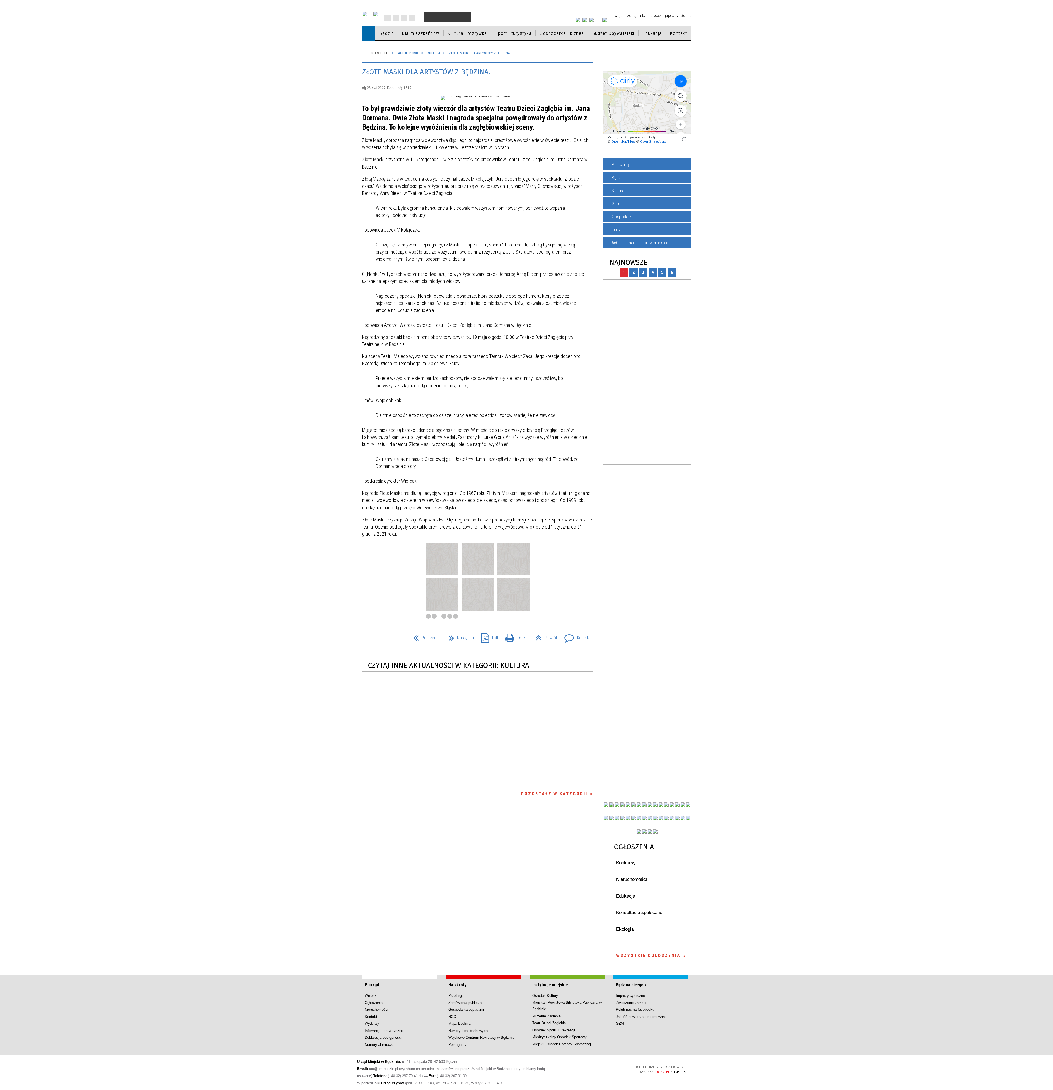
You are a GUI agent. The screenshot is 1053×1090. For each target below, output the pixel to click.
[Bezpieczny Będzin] (688, 818)
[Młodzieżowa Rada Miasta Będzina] (611, 804)
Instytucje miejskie (550, 984)
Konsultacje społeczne (639, 912)
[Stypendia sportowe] (688, 804)
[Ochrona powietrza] (644, 804)
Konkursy (626, 862)
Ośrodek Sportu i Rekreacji (553, 1030)
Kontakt (412, 18)
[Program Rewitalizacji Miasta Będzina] (661, 818)
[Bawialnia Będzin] (672, 818)
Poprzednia (425, 636)
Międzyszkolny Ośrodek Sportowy (559, 1037)
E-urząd (372, 984)
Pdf (487, 636)
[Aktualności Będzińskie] (666, 804)
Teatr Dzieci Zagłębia (549, 1023)
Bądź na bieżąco (631, 984)
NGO (452, 1017)
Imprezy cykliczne (630, 996)
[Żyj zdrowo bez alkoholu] (639, 804)
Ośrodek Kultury (545, 996)
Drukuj (514, 636)
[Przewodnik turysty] (661, 804)
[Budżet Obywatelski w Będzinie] (672, 804)
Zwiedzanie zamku (631, 1003)
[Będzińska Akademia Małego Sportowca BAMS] (622, 818)
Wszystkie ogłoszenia (648, 955)
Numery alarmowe (379, 1045)
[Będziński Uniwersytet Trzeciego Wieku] (611, 818)
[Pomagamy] (644, 818)
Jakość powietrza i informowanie (641, 1017)
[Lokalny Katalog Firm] (650, 818)
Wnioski (371, 996)
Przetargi (455, 996)
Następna (459, 636)
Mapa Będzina (459, 1023)
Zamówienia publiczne (465, 1003)
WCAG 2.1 (616, 1069)
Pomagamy (457, 1045)
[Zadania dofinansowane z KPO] (628, 804)
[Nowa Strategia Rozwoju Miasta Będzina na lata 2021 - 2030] (683, 818)
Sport (617, 203)
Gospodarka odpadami (466, 1009)
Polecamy (621, 164)
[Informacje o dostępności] (438, 17)
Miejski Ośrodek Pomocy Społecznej (561, 1044)
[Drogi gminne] (677, 804)
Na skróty (457, 984)
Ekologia (625, 929)
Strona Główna (387, 18)
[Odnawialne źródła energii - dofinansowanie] (606, 818)
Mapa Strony (396, 18)
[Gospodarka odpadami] (639, 818)
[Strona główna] (368, 33)
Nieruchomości (631, 879)
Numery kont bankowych (468, 1031)
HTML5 (591, 1069)
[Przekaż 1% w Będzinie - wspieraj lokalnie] (650, 831)
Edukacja (620, 229)
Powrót (544, 636)
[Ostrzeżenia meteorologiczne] (650, 804)
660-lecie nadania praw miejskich (641, 242)
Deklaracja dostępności (383, 1037)
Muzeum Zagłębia (546, 1016)
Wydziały (372, 1023)
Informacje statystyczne (384, 1031)
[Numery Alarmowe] (644, 831)
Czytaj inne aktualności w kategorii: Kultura (448, 665)
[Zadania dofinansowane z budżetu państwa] (639, 831)
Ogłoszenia (634, 847)
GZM (620, 1023)
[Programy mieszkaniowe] (628, 818)
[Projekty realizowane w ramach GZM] (683, 804)
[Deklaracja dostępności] (447, 17)
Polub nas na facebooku (635, 1009)
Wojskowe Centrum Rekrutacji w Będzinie (481, 1037)
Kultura (618, 190)
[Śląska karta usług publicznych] (655, 818)
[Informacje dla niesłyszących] (457, 17)
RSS (404, 18)
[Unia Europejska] (375, 14)
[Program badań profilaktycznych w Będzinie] (617, 804)
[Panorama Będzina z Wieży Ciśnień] (655, 804)
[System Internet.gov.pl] (655, 831)
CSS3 (599, 1069)
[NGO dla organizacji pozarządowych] (606, 804)
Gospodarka (623, 216)
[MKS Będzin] (633, 818)
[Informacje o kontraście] (466, 17)
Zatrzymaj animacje (428, 17)
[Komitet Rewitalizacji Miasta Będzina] (666, 818)
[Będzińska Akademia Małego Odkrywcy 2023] (617, 818)
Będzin (618, 177)
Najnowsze (628, 262)
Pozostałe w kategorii (554, 793)
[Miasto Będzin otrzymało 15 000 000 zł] (633, 804)
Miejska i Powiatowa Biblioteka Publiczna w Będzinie (567, 1005)
